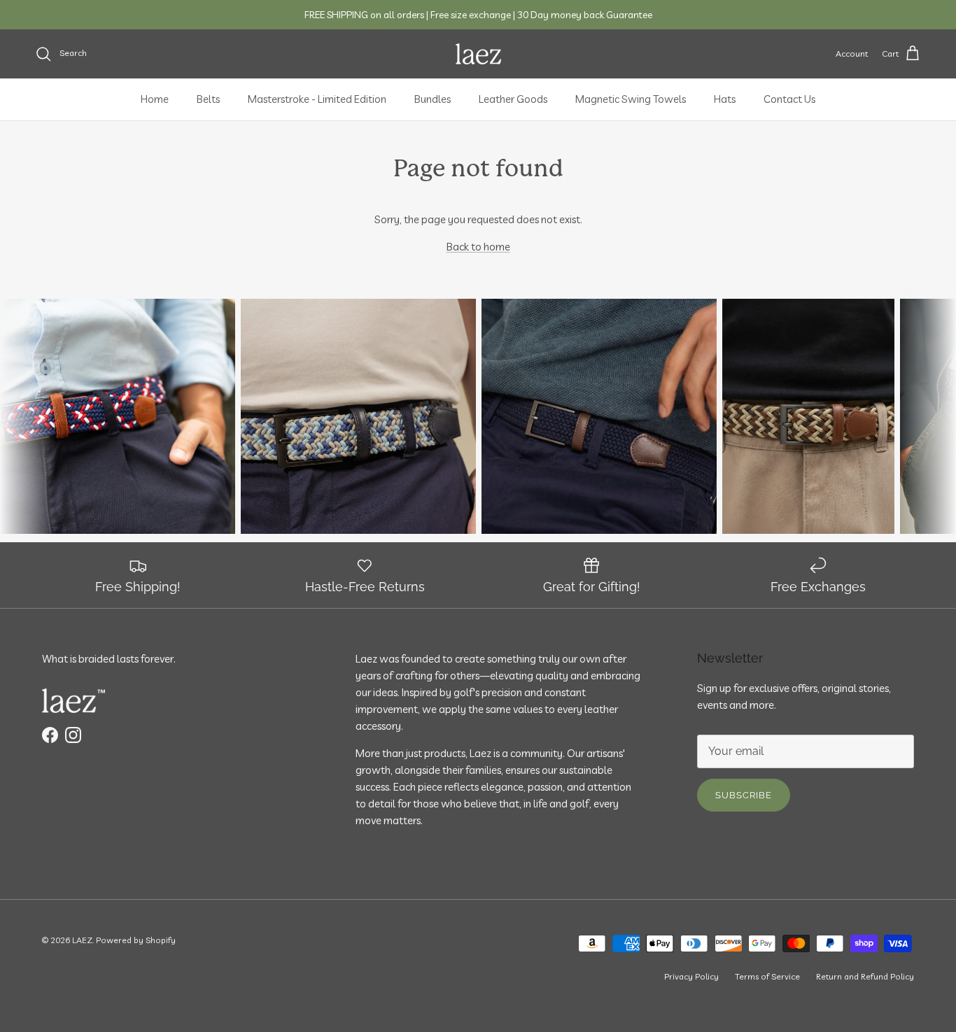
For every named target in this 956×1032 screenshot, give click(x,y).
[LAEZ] (478, 53)
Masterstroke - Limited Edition (317, 99)
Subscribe (743, 795)
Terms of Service (767, 976)
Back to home (478, 246)
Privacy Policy (691, 976)
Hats (725, 99)
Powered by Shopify (136, 940)
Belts (208, 99)
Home (155, 99)
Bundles (432, 99)
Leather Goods (513, 99)
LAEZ (82, 940)
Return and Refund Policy (865, 976)
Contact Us (789, 99)
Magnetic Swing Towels (630, 99)
